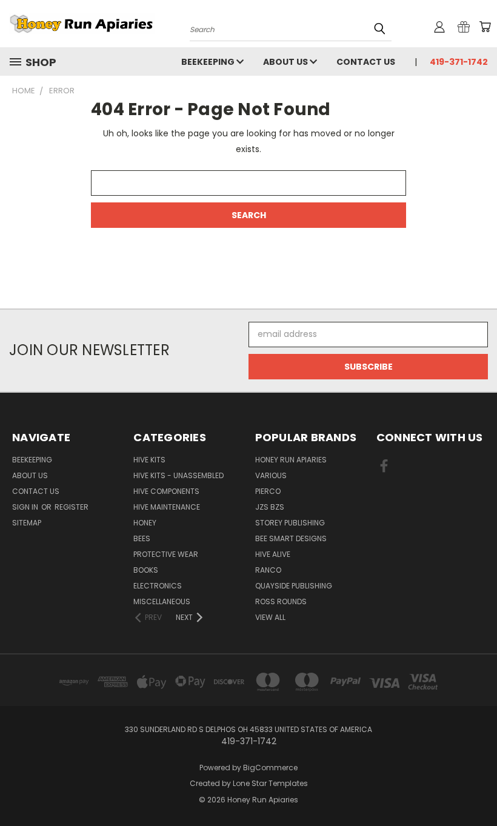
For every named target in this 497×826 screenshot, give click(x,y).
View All (270, 617)
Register (71, 507)
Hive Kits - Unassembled (178, 475)
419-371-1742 (459, 62)
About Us (286, 62)
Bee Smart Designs (291, 538)
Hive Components (166, 491)
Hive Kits (149, 460)
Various (271, 475)
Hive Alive (272, 554)
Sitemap (26, 523)
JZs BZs (269, 507)
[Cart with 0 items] (485, 27)
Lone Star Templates (270, 783)
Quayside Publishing (293, 586)
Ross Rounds (281, 601)
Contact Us (365, 62)
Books (145, 570)
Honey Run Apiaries (291, 460)
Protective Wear (165, 554)
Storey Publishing (290, 523)
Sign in (26, 507)
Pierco (268, 491)
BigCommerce (270, 767)
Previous (478, 788)
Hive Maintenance (166, 507)
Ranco (268, 570)
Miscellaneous (161, 601)
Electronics (157, 586)
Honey (144, 523)
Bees (141, 538)
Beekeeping (208, 62)
